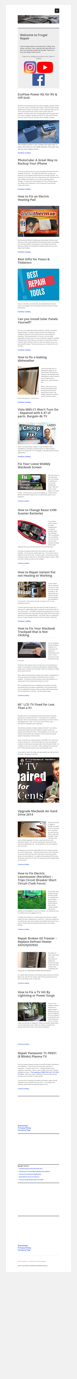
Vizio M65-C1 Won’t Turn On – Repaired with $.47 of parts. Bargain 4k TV (38, 412)
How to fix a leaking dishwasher (32, 358)
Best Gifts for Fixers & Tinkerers (34, 261)
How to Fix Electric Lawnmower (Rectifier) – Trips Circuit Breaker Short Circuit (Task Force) (37, 878)
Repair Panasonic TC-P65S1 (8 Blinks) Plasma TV (37, 1054)
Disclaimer (23, 1125)
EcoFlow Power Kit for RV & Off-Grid (37, 96)
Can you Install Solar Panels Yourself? (38, 320)
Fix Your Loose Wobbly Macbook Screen (34, 465)
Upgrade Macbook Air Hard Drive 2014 (37, 812)
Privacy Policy (24, 1128)
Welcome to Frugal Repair (33, 36)
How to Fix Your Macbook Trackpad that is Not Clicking (36, 631)
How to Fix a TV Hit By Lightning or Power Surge (36, 993)
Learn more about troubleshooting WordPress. (33, 1265)
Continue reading (24, 153)
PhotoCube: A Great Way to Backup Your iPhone (37, 161)
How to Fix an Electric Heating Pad (33, 198)
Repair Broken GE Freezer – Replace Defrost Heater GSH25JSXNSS (37, 941)
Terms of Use (24, 1130)
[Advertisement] (47, 1111)
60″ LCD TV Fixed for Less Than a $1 (36, 706)
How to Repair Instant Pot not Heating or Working (36, 573)
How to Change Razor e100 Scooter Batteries (37, 511)
